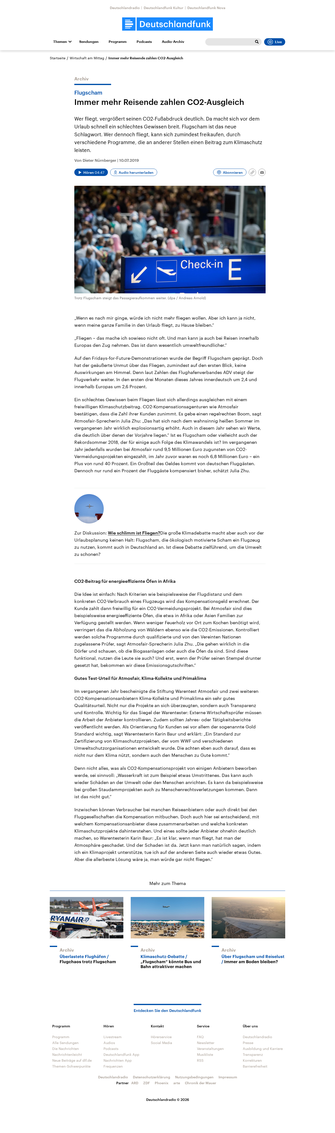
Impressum (228, 1077)
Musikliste (205, 1054)
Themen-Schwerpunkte (71, 1066)
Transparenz (253, 1054)
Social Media (161, 1043)
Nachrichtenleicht (67, 1054)
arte (176, 1083)
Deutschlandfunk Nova (206, 8)
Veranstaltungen (210, 1048)
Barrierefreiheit (255, 1066)
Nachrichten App (117, 1060)
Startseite (57, 58)
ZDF (146, 1083)
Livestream (112, 1037)
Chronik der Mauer (200, 1083)
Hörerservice (161, 1037)
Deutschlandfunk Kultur (163, 8)
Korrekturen (252, 1060)
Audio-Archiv (173, 41)
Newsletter (205, 1043)
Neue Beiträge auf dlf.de (72, 1060)
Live (278, 42)
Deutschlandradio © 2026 (167, 1099)
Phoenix (161, 1083)
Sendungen (89, 41)
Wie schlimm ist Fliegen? (134, 532)
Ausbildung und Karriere (263, 1048)
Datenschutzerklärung (151, 1077)
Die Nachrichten (65, 1048)
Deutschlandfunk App (121, 1054)
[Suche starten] (256, 42)
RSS (200, 1060)
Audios (109, 1043)
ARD (134, 1083)
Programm (118, 41)
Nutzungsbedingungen (194, 1077)
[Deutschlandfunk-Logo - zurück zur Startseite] (167, 24)
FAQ (200, 1037)
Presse (248, 1043)
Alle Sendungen (65, 1043)
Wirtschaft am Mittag (87, 58)
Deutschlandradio (125, 8)
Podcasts (144, 41)
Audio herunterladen (136, 172)
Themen (60, 41)
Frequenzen (113, 1066)
